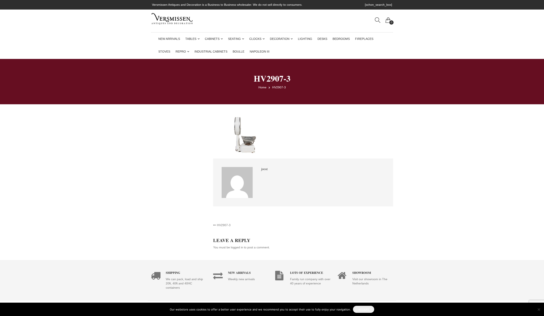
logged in (237, 247)
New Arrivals (169, 38)
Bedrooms (341, 38)
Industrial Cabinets (210, 51)
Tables (190, 38)
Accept (363, 309)
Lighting (305, 38)
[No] (539, 309)
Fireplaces (364, 38)
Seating (234, 38)
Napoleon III (259, 51)
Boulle (238, 51)
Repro (181, 51)
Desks (322, 38)
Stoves (164, 51)
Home (262, 87)
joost (264, 169)
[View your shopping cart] (388, 19)
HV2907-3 (223, 225)
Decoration (279, 38)
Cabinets (212, 38)
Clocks (255, 38)
